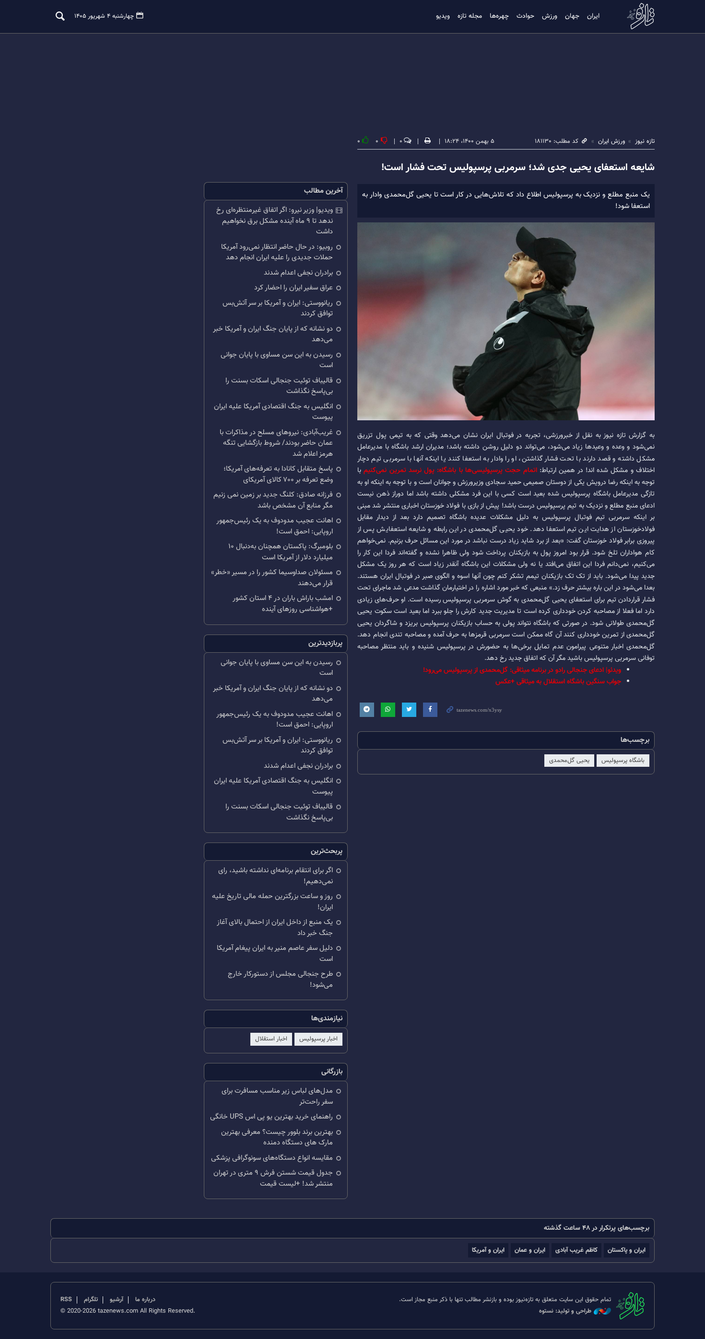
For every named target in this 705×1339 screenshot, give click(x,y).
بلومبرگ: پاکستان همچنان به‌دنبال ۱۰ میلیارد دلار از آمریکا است (280, 552)
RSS (66, 1299)
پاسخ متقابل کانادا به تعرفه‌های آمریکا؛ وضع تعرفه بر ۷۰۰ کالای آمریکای (278, 474)
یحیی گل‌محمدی (569, 760)
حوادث (525, 16)
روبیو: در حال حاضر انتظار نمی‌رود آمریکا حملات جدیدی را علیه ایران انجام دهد (277, 253)
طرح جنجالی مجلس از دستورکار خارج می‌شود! (280, 980)
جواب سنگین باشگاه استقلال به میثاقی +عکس (558, 681)
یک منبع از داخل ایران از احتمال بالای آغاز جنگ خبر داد (275, 928)
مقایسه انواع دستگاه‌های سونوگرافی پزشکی (272, 1158)
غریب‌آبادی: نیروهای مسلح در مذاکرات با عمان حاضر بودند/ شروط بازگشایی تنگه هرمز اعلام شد (276, 443)
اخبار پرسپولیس (318, 1039)
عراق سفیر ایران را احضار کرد (293, 287)
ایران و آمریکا (488, 1250)
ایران (593, 16)
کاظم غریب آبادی (576, 1250)
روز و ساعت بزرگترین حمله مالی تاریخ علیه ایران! (272, 902)
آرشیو (116, 1299)
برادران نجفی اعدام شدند (298, 272)
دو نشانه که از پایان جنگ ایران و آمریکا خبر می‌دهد (273, 334)
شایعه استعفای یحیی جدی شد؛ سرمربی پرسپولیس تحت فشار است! (518, 167)
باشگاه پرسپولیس (623, 760)
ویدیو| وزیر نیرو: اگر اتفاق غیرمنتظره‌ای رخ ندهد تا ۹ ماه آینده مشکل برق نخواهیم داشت (274, 221)
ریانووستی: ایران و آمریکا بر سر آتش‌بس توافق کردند (278, 309)
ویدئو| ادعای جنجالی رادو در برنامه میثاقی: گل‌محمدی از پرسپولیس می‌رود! (522, 670)
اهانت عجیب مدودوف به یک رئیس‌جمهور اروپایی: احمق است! (274, 526)
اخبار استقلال (271, 1039)
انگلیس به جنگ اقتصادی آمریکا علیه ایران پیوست (273, 412)
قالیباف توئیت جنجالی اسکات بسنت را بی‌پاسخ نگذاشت (279, 386)
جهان (572, 16)
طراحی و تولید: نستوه (565, 1311)
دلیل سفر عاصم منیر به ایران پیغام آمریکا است (275, 954)
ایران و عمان (530, 1250)
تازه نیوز (638, 16)
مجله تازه (470, 16)
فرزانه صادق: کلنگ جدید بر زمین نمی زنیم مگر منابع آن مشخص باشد (273, 500)
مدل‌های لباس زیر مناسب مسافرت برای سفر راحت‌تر (277, 1096)
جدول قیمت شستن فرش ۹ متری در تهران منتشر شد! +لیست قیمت (273, 1178)
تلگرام (91, 1299)
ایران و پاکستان (627, 1250)
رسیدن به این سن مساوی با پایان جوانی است (277, 360)
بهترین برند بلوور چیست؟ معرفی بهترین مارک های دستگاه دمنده (277, 1138)
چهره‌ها (499, 16)
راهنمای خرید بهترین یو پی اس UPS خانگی (271, 1116)
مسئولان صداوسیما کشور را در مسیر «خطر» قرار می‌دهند (272, 578)
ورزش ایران (611, 141)
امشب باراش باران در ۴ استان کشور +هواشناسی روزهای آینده (283, 604)
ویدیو (443, 16)
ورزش (549, 16)
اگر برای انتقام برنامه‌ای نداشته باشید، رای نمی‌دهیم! (275, 876)
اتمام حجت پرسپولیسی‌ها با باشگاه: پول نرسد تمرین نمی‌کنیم (450, 470)
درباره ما (145, 1299)
